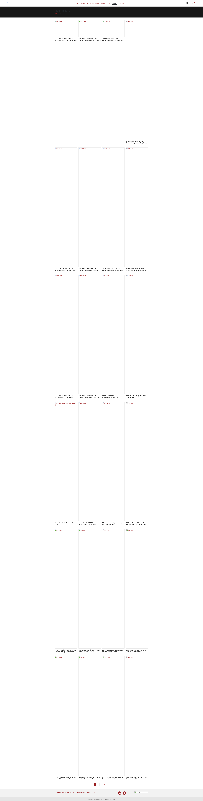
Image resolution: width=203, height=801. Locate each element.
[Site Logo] (10, 3)
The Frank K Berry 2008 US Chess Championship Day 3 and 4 (137, 142)
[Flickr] (124, 793)
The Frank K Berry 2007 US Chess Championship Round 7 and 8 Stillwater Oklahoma (112, 270)
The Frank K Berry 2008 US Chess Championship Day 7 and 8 (90, 39)
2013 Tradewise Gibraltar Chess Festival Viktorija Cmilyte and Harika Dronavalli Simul (65, 651)
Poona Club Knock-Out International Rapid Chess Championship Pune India (110, 397)
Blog (103, 3)
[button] (187, 3)
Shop (108, 3)
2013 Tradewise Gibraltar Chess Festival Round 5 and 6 (136, 651)
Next (108, 784)
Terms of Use (80, 792)
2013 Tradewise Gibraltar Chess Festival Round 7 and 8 (112, 651)
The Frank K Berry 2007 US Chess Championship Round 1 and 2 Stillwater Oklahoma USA (90, 397)
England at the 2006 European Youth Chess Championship (88, 523)
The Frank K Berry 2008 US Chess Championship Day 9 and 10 (65, 40)
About (114, 3)
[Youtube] (119, 793)
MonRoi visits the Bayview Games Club (66, 523)
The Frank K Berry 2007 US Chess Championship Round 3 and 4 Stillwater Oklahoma (64, 397)
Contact (122, 3)
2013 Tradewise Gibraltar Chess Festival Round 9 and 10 (89, 651)
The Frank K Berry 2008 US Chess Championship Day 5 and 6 (113, 39)
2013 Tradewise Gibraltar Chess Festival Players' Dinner (112, 778)
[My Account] (190, 3)
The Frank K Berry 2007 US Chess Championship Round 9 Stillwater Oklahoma (88, 270)
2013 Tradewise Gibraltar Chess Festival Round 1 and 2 (89, 778)
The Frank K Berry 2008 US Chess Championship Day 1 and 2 (65, 269)
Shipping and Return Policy (65, 792)
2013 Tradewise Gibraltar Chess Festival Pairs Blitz (136, 778)
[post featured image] (66, 28)
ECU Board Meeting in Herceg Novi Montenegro (112, 523)
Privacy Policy (91, 792)
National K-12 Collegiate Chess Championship (136, 396)
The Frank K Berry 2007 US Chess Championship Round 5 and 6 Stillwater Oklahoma (136, 270)
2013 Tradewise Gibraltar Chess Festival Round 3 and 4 (65, 778)
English (139, 792)
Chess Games (94, 3)
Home (77, 3)
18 (104, 784)
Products (84, 3)
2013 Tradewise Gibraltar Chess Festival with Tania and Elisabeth (136, 523)
